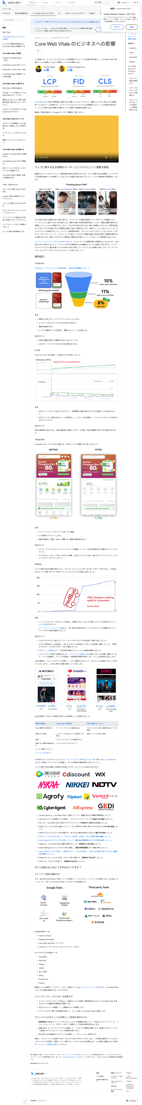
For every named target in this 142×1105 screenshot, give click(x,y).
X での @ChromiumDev (131, 1077)
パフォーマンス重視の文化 (79, 654)
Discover (45, 2)
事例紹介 (114, 1086)
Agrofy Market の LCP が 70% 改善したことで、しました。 (75, 840)
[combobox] (104, 2)
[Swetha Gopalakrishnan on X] (68, 70)
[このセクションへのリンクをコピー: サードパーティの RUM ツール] (59, 953)
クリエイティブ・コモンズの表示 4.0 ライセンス (75, 1054)
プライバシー (42, 1100)
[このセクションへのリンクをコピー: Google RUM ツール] (52, 931)
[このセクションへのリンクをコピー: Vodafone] (46, 263)
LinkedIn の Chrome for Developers (130, 1086)
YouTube (129, 1081)
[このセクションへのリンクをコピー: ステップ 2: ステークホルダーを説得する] (75, 997)
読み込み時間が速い (21, 13)
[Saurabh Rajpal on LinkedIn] (47, 70)
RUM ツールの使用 (46, 650)
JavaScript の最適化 (64, 724)
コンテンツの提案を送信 (47, 1044)
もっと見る (70, 2)
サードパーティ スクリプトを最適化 (52, 628)
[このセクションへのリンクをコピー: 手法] (40, 315)
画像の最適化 (41, 724)
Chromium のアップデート (117, 1082)
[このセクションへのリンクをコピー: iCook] (42, 350)
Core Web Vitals (41, 102)
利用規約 (33, 1100)
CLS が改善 (43, 624)
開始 (131, 27)
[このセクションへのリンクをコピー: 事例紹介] (46, 257)
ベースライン (57, 2)
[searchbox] (13, 20)
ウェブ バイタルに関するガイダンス (80, 760)
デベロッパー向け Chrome (117, 1077)
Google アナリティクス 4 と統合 (87, 987)
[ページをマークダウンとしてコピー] (38, 50)
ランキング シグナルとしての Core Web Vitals (52, 242)
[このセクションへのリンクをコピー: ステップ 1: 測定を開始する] (62, 874)
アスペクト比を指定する (43, 753)
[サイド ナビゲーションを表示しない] (25, 1101)
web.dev (37, 38)
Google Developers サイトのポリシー (74, 1057)
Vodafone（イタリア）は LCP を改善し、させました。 (63, 268)
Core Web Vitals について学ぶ (43, 13)
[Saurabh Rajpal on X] (45, 70)
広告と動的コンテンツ (95, 724)
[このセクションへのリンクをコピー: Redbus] (44, 564)
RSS (127, 1091)
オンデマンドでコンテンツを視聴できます (85, 22)
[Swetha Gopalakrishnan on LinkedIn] (71, 70)
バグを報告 (99, 1076)
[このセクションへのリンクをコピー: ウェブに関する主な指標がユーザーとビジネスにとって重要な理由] (110, 167)
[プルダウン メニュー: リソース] (37, 2)
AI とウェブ (6, 13)
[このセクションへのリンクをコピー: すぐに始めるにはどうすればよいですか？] (83, 867)
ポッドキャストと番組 (117, 1090)
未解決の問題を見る (102, 1080)
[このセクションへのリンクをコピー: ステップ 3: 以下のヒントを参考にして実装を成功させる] (89, 1017)
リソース (32, 2)
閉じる (117, 27)
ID (59, 13)
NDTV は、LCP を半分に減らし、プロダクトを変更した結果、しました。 (75, 837)
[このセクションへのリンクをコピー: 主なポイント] (46, 336)
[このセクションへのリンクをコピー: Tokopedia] (46, 439)
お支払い (92, 13)
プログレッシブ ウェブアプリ (74, 13)
